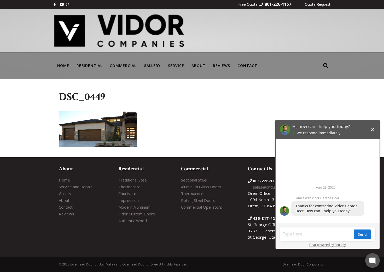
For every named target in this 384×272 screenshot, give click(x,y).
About (198, 65)
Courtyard (127, 193)
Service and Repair (75, 186)
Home (64, 180)
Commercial (123, 65)
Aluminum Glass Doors (201, 186)
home (63, 65)
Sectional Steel (194, 180)
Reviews (221, 65)
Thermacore (129, 186)
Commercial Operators (201, 207)
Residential (89, 65)
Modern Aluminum (134, 207)
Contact (247, 65)
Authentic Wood (132, 220)
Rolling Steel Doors (198, 200)
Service (176, 65)
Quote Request (317, 4)
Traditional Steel (133, 180)
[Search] (325, 62)
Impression (128, 200)
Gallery (152, 65)
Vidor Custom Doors (136, 213)
